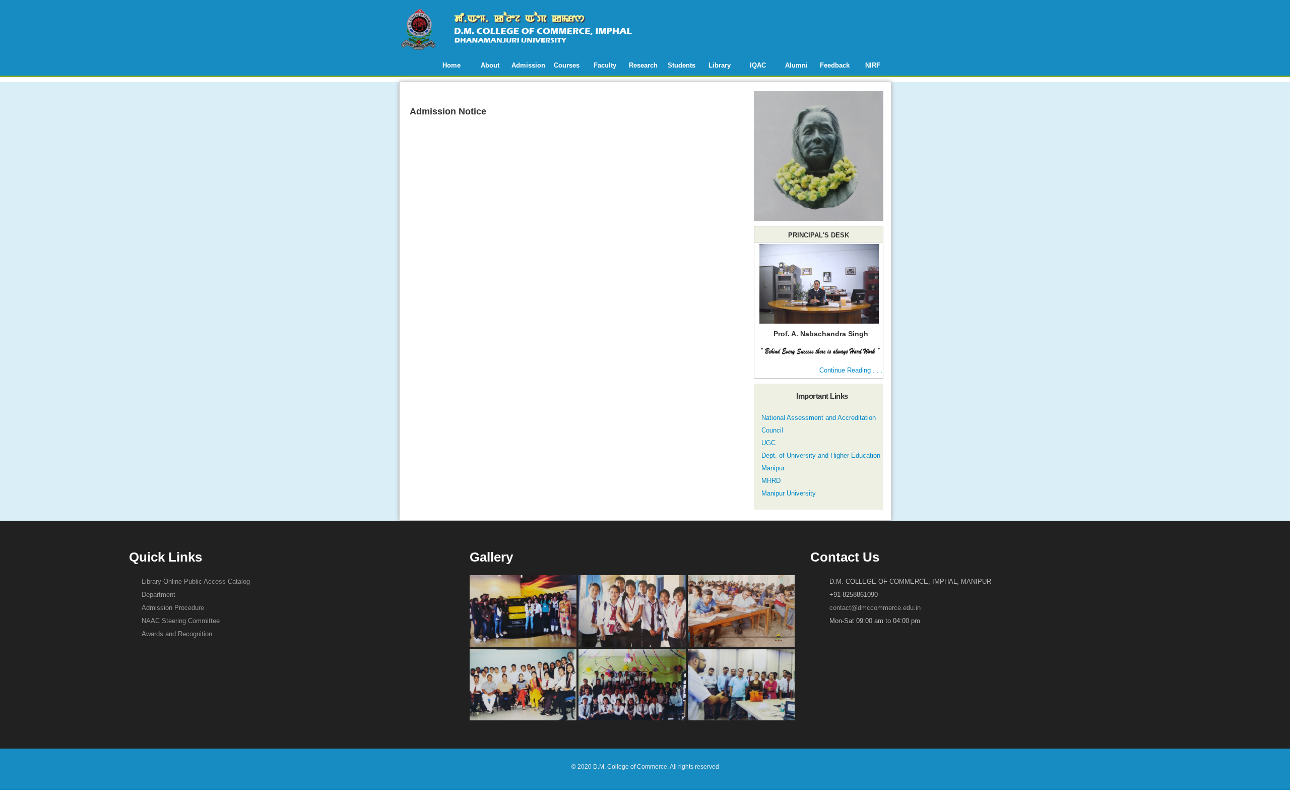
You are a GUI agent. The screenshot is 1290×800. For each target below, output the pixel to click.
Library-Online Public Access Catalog (196, 581)
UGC (768, 443)
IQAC (758, 65)
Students (681, 65)
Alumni (796, 65)
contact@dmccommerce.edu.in (875, 607)
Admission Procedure (173, 607)
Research (643, 65)
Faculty (605, 65)
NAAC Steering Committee (181, 621)
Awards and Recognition (177, 634)
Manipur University (788, 493)
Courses (566, 65)
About (490, 65)
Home (451, 65)
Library (719, 65)
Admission (528, 65)
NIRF (872, 65)
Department (158, 594)
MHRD (771, 480)
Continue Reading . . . (851, 370)
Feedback (835, 65)
